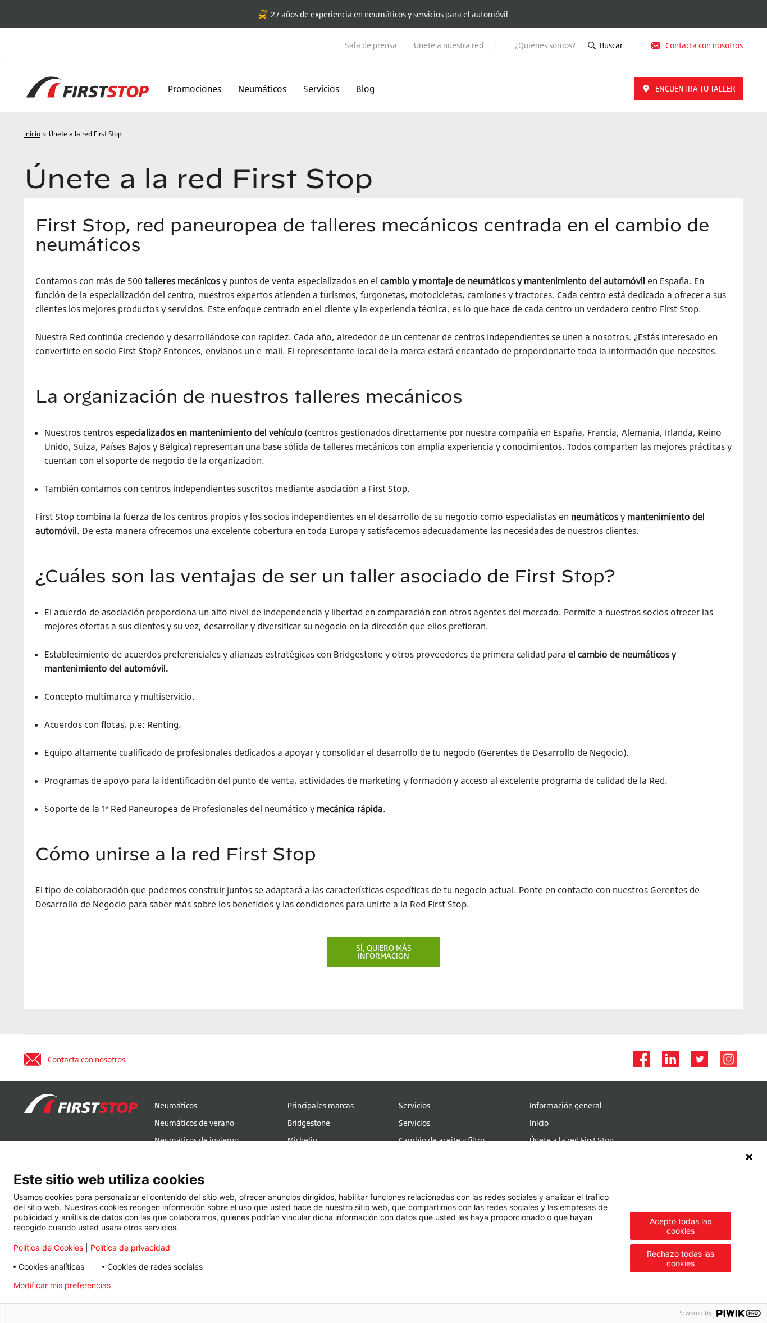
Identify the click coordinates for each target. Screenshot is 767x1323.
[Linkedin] (669, 1059)
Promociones (194, 88)
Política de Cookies (48, 1247)
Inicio (539, 1123)
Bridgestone (308, 1123)
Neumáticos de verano (194, 1123)
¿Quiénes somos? (545, 45)
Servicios (321, 88)
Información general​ (565, 1105)
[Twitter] (699, 1059)
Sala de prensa (371, 45)
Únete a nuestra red (449, 45)
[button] (688, 88)
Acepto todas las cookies (680, 1225)
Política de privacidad (130, 1247)
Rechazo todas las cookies (680, 1258)
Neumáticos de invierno (196, 1140)
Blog (365, 88)
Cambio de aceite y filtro (442, 1140)
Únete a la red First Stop (571, 1140)
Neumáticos (262, 88)
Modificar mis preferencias (62, 1285)
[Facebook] (640, 1059)
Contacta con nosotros (86, 1059)
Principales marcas (320, 1105)
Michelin (302, 1140)
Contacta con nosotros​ (704, 45)
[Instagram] (728, 1059)
